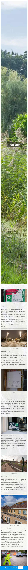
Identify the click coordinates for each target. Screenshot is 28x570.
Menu (25, 3)
